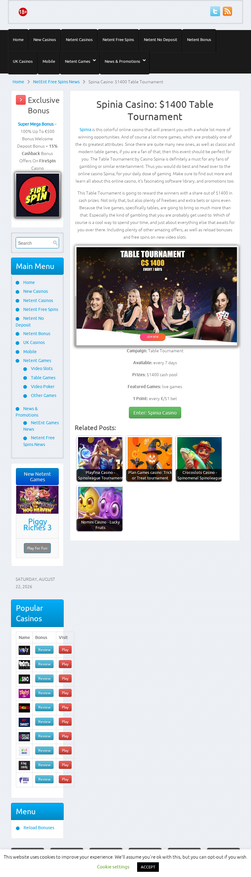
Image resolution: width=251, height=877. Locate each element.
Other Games (43, 395)
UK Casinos (23, 61)
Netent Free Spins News (39, 441)
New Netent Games (37, 476)
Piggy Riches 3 (37, 524)
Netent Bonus (199, 39)
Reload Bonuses (38, 827)
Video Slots (41, 368)
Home (18, 39)
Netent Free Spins (118, 39)
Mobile (49, 61)
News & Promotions (122, 61)
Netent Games (77, 61)
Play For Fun (37, 548)
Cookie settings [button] (113, 866)
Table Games (42, 377)
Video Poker (42, 386)
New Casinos (44, 39)
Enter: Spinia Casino (155, 412)
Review (44, 650)
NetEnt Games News (41, 426)
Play (65, 650)
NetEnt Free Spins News (56, 81)
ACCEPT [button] (148, 867)
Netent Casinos (79, 39)
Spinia (85, 129)
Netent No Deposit (160, 39)
